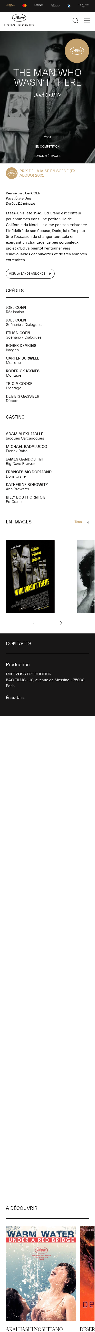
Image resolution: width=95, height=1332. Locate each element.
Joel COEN (16, 307)
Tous (78, 522)
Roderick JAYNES (22, 371)
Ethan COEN (18, 333)
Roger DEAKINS (21, 345)
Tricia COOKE (19, 383)
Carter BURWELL (22, 358)
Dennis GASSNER (22, 396)
